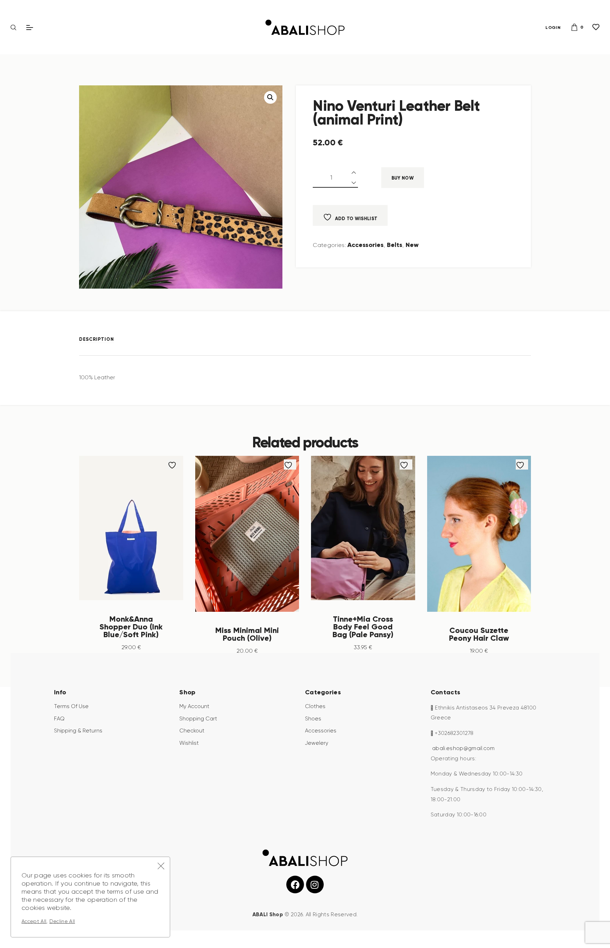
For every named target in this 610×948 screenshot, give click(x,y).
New (412, 245)
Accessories (365, 245)
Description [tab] (96, 339)
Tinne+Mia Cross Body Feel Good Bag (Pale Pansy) (363, 626)
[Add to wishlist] (174, 464)
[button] (270, 97)
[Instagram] (315, 884)
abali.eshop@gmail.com (463, 748)
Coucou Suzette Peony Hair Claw (479, 634)
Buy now (402, 178)
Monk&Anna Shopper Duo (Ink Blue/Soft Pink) (131, 626)
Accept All (34, 921)
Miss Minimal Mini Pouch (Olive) (247, 634)
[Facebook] (295, 884)
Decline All (62, 921)
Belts (394, 245)
